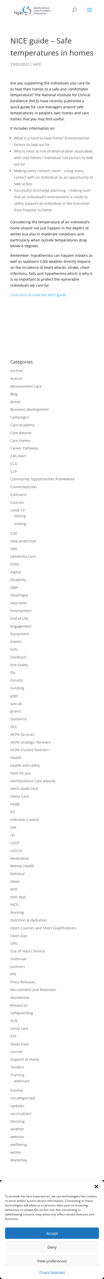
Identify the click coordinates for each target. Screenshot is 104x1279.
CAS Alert (18, 455)
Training (17, 1074)
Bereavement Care (26, 386)
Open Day (18, 935)
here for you (20, 773)
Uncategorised (22, 1098)
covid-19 (17, 510)
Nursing (17, 912)
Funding (17, 688)
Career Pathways (24, 448)
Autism (16, 378)
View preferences (52, 1260)
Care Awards (21, 432)
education (18, 602)
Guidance (18, 719)
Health (15, 757)
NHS (14, 889)
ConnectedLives (23, 486)
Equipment (19, 633)
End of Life (19, 618)
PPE (13, 974)
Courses (17, 502)
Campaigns (19, 417)
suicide (16, 1051)
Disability (18, 579)
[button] (96, 1186)
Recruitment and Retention (33, 989)
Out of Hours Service (27, 951)
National (17, 873)
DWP (14, 587)
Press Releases (22, 982)
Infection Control (24, 819)
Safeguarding (21, 1012)
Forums (16, 680)
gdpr (14, 695)
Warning (17, 1121)
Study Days (19, 1044)
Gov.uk (16, 703)
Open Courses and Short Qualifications (43, 928)
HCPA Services (22, 734)
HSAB (14, 804)
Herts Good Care (24, 788)
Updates (17, 1105)
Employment (21, 610)
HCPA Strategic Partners (30, 742)
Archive (16, 370)
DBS (13, 548)
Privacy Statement (52, 1272)
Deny (52, 1247)
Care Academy (22, 425)
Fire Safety (19, 664)
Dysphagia (19, 595)
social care (19, 1028)
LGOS (14, 842)
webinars (22, 1081)
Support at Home (24, 1059)
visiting (20, 523)
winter (15, 1152)
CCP (13, 471)
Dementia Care (23, 556)
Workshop (18, 1160)
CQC (14, 533)
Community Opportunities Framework (42, 479)
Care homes (20, 440)
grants (15, 711)
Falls (14, 649)
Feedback (18, 657)
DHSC (15, 564)
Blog (14, 394)
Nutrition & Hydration (28, 920)
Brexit (15, 401)
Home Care (19, 796)
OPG (14, 943)
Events (15, 641)
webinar (17, 1136)
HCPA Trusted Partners (29, 749)
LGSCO (16, 850)
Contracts (18, 494)
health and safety (25, 765)
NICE (37, 64)
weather (17, 1129)
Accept (52, 1233)
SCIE (14, 1020)
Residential (19, 997)
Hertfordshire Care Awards (33, 781)
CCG (13, 463)
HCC (13, 726)
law (13, 827)
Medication (19, 858)
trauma (16, 1090)
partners (17, 966)
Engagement (21, 626)
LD (12, 835)
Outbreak (18, 958)
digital (15, 572)
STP (13, 1036)
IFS (12, 811)
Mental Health (22, 865)
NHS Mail (18, 897)
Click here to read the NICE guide (38, 294)
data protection (23, 541)
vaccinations (20, 1113)
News (15, 881)
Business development (29, 409)
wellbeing (18, 1144)
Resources (19, 1005)
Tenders (17, 1067)
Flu (12, 672)
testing (20, 516)
